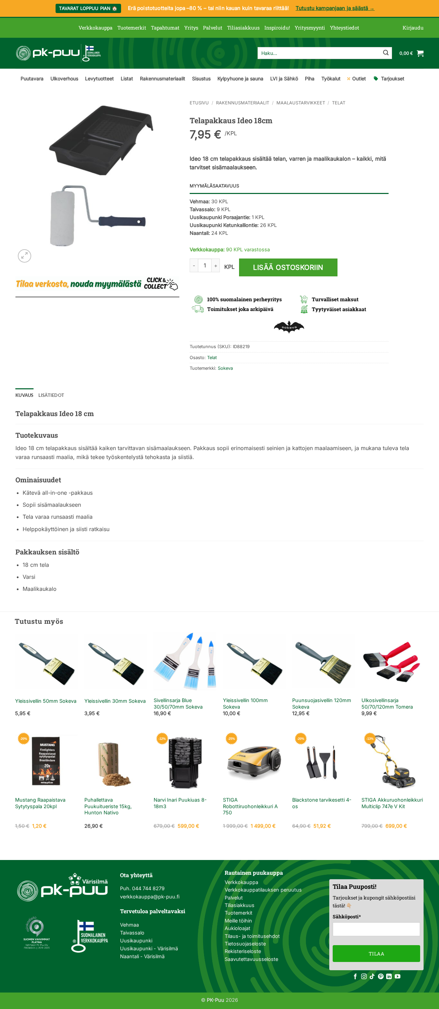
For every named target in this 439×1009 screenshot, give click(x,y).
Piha (310, 78)
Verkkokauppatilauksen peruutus (263, 890)
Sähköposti (347, 916)
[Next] (423, 679)
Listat (127, 78)
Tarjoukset (392, 78)
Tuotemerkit (131, 27)
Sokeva (225, 368)
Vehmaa (129, 925)
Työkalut (331, 78)
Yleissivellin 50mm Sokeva (45, 701)
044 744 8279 (148, 888)
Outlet (359, 78)
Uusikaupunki (136, 940)
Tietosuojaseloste (245, 944)
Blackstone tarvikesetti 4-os (322, 803)
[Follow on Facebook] (355, 977)
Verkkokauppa (95, 27)
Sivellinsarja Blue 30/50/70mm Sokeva (178, 703)
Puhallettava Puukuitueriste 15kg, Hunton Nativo (108, 806)
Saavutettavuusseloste (251, 959)
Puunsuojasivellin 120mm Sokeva (321, 703)
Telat (338, 102)
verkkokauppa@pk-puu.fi (149, 896)
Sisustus (201, 78)
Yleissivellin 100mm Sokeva (245, 703)
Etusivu (199, 102)
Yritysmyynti (310, 27)
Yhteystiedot (344, 27)
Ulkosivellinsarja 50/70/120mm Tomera (387, 703)
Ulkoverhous (64, 78)
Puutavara (32, 78)
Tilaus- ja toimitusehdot (252, 936)
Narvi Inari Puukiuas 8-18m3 (180, 803)
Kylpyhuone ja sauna (240, 78)
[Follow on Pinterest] (380, 977)
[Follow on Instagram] (364, 977)
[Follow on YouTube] (397, 977)
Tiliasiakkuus (243, 27)
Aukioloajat (237, 928)
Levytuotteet (99, 78)
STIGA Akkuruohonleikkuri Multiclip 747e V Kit (392, 803)
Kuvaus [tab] (24, 395)
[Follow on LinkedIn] (389, 977)
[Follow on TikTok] (372, 977)
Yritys (191, 27)
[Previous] (15, 679)
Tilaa (376, 953)
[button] (413, 27)
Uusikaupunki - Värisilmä (149, 948)
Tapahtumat (165, 27)
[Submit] (386, 53)
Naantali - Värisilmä (142, 956)
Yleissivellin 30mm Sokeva (115, 701)
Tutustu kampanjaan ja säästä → (335, 8)
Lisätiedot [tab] (51, 395)
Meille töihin (238, 921)
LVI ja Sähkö (284, 78)
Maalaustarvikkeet (300, 102)
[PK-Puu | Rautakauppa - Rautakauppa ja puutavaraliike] (58, 53)
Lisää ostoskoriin (288, 267)
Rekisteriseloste (243, 951)
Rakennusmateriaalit (162, 78)
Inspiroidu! (277, 27)
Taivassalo (132, 933)
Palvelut (212, 27)
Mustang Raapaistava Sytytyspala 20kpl (40, 803)
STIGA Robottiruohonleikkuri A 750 (250, 806)
